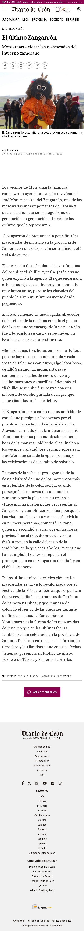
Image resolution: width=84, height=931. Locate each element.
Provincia (39, 19)
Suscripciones (42, 756)
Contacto (42, 770)
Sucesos (42, 829)
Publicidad (42, 751)
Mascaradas (47, 676)
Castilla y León (13, 29)
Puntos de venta (42, 765)
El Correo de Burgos (42, 876)
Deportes (73, 19)
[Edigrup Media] (42, 907)
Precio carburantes (32, 1)
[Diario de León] (42, 9)
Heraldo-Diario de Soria (42, 881)
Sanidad (42, 824)
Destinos (42, 838)
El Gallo (42, 848)
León (25, 19)
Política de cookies (61, 920)
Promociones (42, 761)
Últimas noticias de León (42, 853)
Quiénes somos (42, 747)
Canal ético (56, 925)
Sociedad (56, 19)
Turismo (23, 676)
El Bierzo (42, 801)
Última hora (10, 19)
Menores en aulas (53, 1)
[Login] (79, 9)
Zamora (11, 676)
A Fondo (42, 834)
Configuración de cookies (35, 925)
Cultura (42, 820)
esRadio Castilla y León (42, 890)
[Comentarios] (45, 65)
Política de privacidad (38, 920)
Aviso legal (19, 920)
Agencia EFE (64, 676)
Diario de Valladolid (42, 871)
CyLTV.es (42, 885)
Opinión (42, 843)
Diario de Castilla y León (42, 867)
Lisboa (34, 676)
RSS (42, 775)
